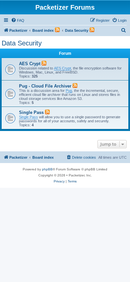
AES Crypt (29, 63)
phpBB (47, 169)
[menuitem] (17, 20)
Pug (69, 91)
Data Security (22, 43)
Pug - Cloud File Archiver (45, 86)
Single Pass (31, 112)
